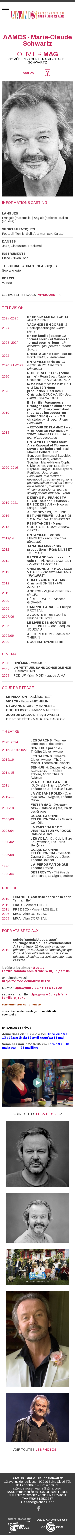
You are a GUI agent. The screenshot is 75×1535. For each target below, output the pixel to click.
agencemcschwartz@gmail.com (38, 1488)
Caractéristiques (28, 294)
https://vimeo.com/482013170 (26, 981)
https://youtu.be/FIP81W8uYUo (37, 987)
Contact (29, 73)
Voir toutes (34, 1114)
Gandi (50, 1502)
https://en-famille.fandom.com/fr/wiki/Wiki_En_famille (36, 969)
